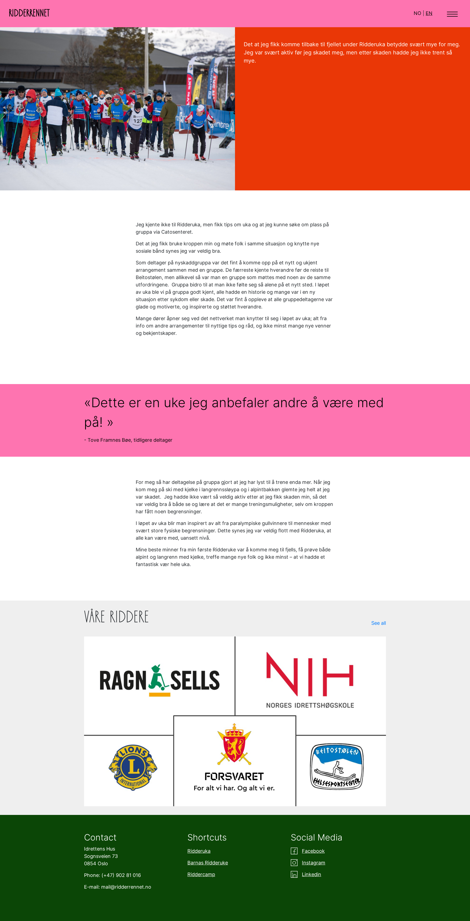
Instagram (313, 863)
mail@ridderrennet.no (126, 887)
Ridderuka (199, 851)
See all (378, 623)
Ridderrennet (29, 13)
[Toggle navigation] (452, 13)
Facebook (313, 851)
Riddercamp (201, 874)
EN (429, 13)
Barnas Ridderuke (207, 863)
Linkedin (311, 874)
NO (417, 13)
